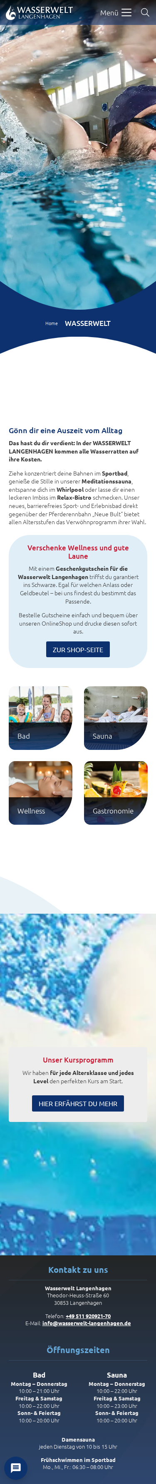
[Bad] (40, 718)
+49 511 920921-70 (88, 1315)
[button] (116, 12)
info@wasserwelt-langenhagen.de (86, 1322)
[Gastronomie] (116, 793)
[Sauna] (116, 718)
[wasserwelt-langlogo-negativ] (39, 12)
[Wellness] (40, 793)
